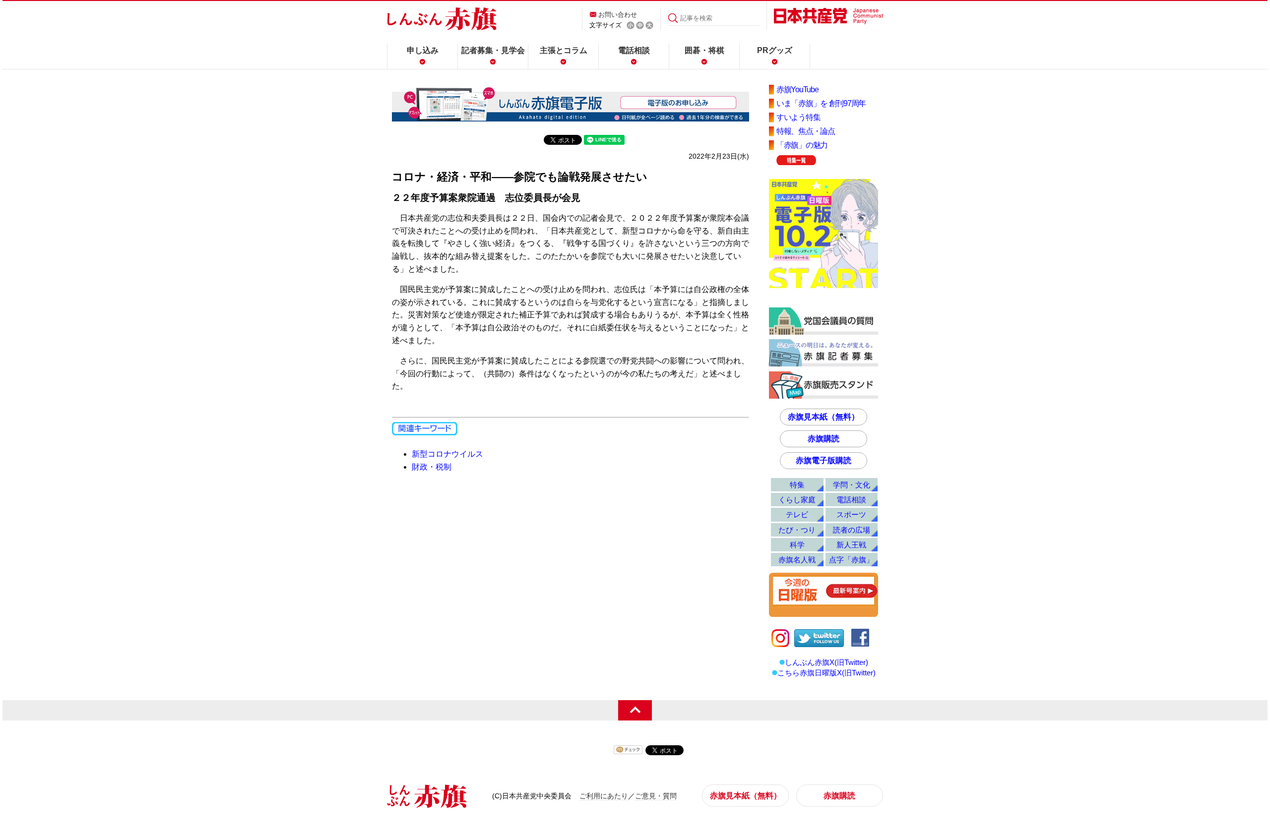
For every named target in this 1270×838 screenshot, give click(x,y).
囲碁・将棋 (704, 50)
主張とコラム (563, 50)
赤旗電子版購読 (823, 460)
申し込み (423, 50)
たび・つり (797, 530)
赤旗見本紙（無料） (823, 417)
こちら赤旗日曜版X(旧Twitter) (826, 672)
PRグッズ (774, 50)
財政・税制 (431, 467)
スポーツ (851, 514)
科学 (797, 544)
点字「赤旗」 (851, 559)
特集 (797, 484)
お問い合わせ (617, 14)
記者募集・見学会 (493, 50)
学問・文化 (851, 484)
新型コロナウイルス (447, 454)
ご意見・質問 (656, 796)
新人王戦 (851, 544)
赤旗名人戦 (797, 559)
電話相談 (634, 50)
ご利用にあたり (603, 796)
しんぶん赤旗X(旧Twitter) (826, 662)
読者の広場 (851, 530)
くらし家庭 (797, 499)
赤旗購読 (823, 438)
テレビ (797, 514)
